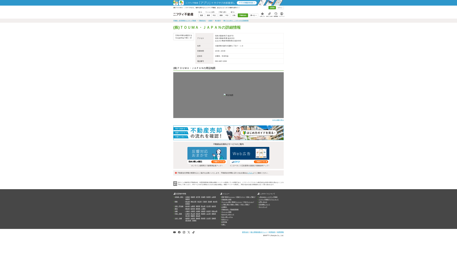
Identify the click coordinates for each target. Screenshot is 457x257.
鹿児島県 (188, 220)
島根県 (203, 214)
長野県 (198, 206)
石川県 (208, 206)
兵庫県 (193, 211)
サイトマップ (263, 207)
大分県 (208, 218)
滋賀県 (203, 211)
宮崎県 (214, 218)
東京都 (187, 202)
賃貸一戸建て (250, 197)
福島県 (187, 199)
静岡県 (198, 209)
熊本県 (203, 218)
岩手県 (198, 197)
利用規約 (272, 232)
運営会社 (245, 232)
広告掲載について (264, 204)
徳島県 (214, 214)
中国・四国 (178, 214)
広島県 (187, 214)
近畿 (176, 211)
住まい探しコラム (227, 217)
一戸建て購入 (225, 204)
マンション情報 (226, 212)
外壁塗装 (224, 222)
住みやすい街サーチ (227, 214)
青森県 (193, 197)
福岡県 (187, 218)
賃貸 (222, 197)
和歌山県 (214, 211)
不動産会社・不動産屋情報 (229, 209)
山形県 (214, 197)
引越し (223, 224)
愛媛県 (193, 216)
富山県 (203, 206)
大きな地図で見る (278, 120)
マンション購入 (226, 202)
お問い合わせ (263, 202)
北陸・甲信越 (179, 206)
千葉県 (205, 202)
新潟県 (187, 206)
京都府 (198, 211)
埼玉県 (199, 202)
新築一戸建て (235, 204)
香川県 (187, 216)
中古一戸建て (245, 204)
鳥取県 (198, 214)
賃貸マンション (230, 197)
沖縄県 (194, 220)
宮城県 (203, 197)
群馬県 (187, 204)
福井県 (214, 206)
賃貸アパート (240, 197)
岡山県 (193, 214)
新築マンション (237, 202)
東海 (176, 209)
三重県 (203, 209)
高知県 (198, 216)
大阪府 (187, 211)
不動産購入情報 (226, 199)
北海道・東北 (179, 197)
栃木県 (215, 202)
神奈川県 (193, 202)
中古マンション (248, 202)
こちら (250, 173)
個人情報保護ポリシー (258, 232)
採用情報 (280, 232)
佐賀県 (193, 218)
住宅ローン (224, 219)
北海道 (187, 197)
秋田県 (208, 197)
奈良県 (208, 211)
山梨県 (193, 206)
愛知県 (187, 209)
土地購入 (224, 207)
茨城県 (210, 202)
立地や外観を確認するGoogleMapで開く (183, 36)
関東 (176, 202)
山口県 (208, 214)
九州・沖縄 (178, 218)
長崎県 (198, 218)
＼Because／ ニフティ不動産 (268, 197)
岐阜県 (193, 209)
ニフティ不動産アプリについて (269, 199)
